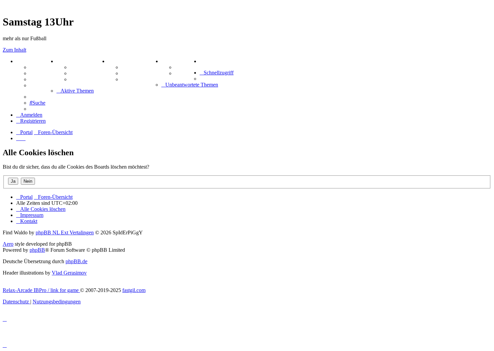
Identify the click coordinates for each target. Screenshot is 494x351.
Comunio (185, 73)
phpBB (37, 250)
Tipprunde (187, 67)
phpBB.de (76, 261)
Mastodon (41, 85)
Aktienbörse (84, 67)
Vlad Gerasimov (69, 273)
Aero (8, 244)
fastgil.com (134, 290)
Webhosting (43, 73)
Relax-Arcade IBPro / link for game (41, 290)
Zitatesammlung (88, 79)
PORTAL (27, 61)
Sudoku (130, 73)
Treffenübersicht (89, 73)
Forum (37, 67)
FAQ (35, 79)
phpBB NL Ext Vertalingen (65, 232)
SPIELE (117, 61)
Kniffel (129, 67)
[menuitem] (201, 61)
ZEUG (64, 61)
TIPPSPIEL (175, 61)
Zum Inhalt (14, 50)
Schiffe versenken (141, 79)
